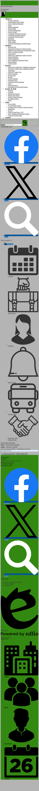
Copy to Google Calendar (8, 449)
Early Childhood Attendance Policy (18, 60)
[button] (8, 19)
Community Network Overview (17, 34)
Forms (10, 84)
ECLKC (10, 110)
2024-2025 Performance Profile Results (19, 43)
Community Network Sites (15, 37)
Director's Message (13, 20)
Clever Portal (12, 54)
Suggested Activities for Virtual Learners (19, 49)
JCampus (10, 92)
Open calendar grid (21, 454)
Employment (8, 585)
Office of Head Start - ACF (16, 112)
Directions (11, 38)
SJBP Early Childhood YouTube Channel (20, 55)
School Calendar (13, 74)
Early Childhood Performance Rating (18, 114)
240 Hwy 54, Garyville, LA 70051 (11, 460)
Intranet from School (14, 94)
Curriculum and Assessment (16, 82)
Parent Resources (13, 85)
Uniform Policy (12, 63)
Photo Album (12, 40)
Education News (13, 80)
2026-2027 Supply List (14, 72)
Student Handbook (13, 59)
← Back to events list (8, 454)
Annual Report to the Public (16, 22)
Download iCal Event (24, 449)
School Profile (12, 29)
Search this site (12, 440)
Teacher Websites (13, 57)
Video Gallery (12, 42)
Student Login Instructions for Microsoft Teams (21, 50)
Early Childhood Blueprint (15, 24)
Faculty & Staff (12, 32)
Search (3, 125)
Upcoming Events (6, 450)
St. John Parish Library (14, 105)
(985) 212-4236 (9, 462)
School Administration (14, 30)
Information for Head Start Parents (18, 87)
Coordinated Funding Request (16, 35)
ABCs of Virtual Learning (15, 52)
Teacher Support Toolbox (15, 97)
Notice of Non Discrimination (12, 582)
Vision (10, 25)
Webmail (10, 90)
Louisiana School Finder (15, 115)
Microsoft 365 (12, 47)
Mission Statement (13, 27)
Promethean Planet (13, 99)
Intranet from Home (13, 95)
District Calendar (9, 584)
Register (10, 77)
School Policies (12, 62)
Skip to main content (7, 6)
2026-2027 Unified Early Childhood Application (22, 67)
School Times (12, 75)
